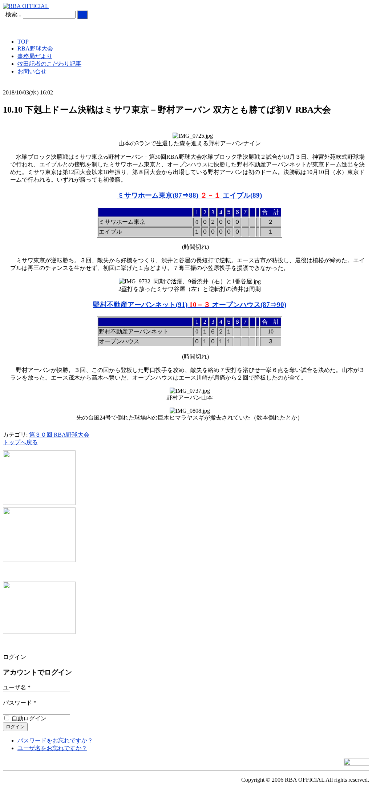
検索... (13, 14)
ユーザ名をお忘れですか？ (52, 748)
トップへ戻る (20, 442)
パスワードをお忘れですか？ (55, 740)
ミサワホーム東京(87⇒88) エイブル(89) (189, 195)
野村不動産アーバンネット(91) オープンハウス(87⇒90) (189, 304)
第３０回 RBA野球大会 (59, 435)
